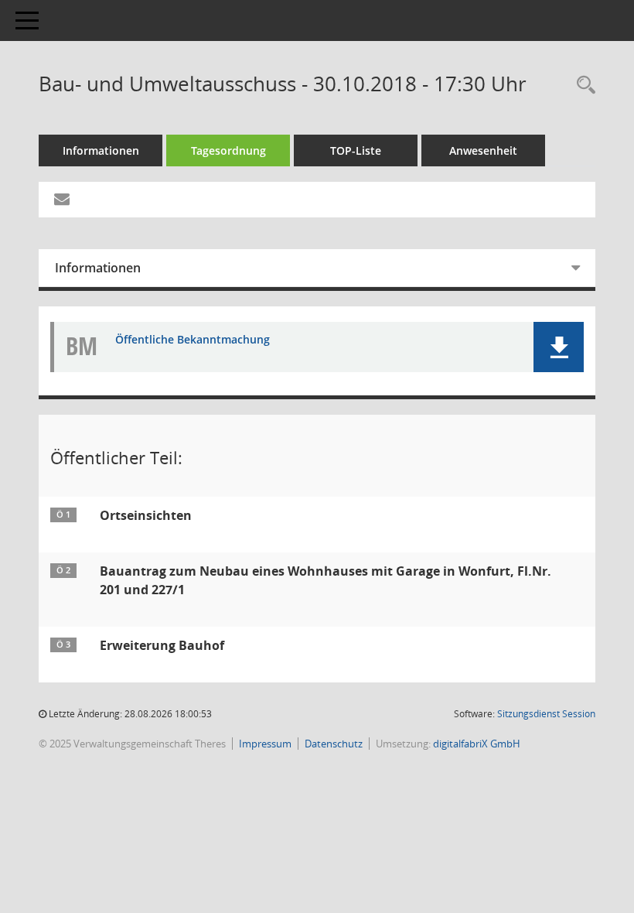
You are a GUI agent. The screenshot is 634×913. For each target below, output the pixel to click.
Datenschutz (334, 744)
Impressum (265, 744)
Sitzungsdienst (546, 713)
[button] (558, 347)
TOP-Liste (355, 150)
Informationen (101, 150)
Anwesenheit (483, 150)
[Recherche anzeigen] (582, 85)
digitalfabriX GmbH (476, 744)
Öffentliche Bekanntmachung (192, 340)
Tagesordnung (228, 150)
